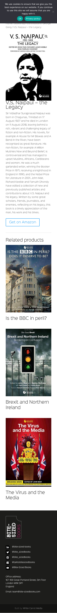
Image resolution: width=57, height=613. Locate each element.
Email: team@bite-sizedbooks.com (23, 592)
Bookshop (19, 23)
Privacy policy (33, 18)
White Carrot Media (32, 608)
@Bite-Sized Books (21, 567)
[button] (46, 36)
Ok (20, 18)
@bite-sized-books (21, 547)
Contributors (34, 23)
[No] (53, 11)
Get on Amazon (22, 222)
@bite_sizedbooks (21, 552)
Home (9, 23)
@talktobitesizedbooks (23, 562)
